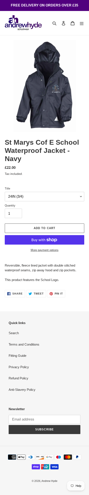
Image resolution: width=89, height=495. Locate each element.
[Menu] (81, 23)
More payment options (45, 250)
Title (7, 188)
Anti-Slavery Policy (22, 389)
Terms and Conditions (24, 344)
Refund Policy (18, 378)
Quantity (10, 205)
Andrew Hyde (49, 481)
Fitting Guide (17, 355)
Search (14, 333)
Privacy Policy (19, 367)
